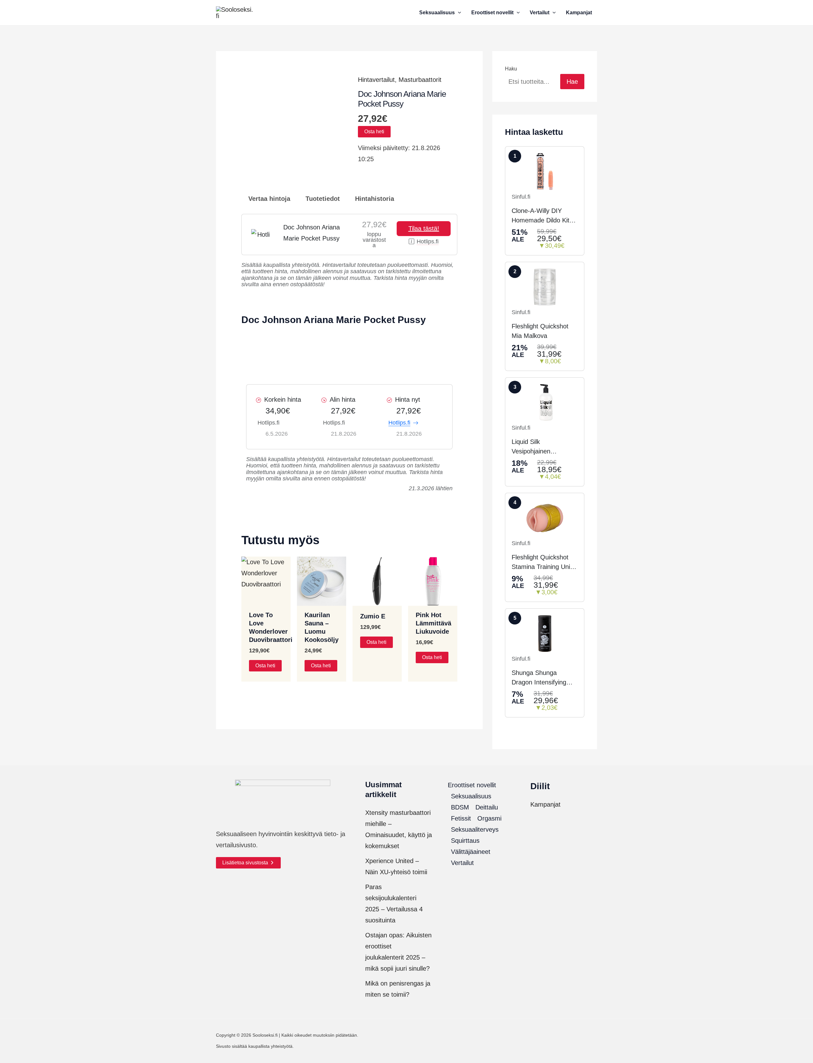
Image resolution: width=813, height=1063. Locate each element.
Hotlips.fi (428, 241)
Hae (572, 81)
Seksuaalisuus (471, 796)
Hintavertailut (376, 79)
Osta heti (374, 131)
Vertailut (462, 862)
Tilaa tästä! (423, 228)
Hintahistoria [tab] (373, 198)
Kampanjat (545, 804)
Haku (511, 68)
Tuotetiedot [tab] (322, 198)
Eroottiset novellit (472, 785)
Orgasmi (489, 818)
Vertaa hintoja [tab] (268, 198)
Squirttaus (465, 840)
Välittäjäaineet (470, 851)
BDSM (460, 807)
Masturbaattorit (420, 79)
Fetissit (461, 818)
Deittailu (486, 807)
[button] (458, 12)
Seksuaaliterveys (475, 829)
